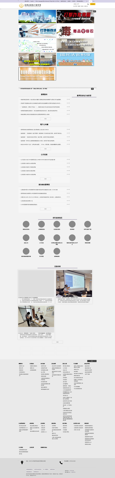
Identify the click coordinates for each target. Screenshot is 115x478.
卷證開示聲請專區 (45, 374)
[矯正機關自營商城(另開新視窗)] (86, 348)
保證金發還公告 (66, 372)
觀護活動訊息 (77, 375)
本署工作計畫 (77, 429)
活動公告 (43, 425)
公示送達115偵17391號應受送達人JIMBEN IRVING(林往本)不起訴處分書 (38, 159)
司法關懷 (76, 363)
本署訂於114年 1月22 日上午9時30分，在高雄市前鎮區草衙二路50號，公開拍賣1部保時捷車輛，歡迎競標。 (41, 197)
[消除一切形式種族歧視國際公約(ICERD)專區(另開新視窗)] (61, 348)
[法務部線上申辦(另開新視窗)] (25, 353)
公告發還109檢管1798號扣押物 (28, 167)
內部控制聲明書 (66, 403)
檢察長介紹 (21, 366)
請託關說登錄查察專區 (56, 430)
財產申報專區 (55, 427)
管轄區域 (21, 370)
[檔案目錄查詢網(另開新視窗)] (61, 353)
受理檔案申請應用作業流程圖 (89, 430)
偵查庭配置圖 (33, 370)
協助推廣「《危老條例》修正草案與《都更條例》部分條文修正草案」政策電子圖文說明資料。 (41, 133)
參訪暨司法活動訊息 (78, 373)
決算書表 (65, 379)
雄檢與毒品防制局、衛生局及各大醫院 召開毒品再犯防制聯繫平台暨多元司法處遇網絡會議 (41, 99)
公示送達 (65, 368)
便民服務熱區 (57, 218)
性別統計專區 (66, 431)
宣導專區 (54, 425)
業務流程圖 (43, 376)
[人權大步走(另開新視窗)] (37, 353)
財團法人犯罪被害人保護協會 (78, 380)
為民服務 (43, 363)
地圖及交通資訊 (33, 366)
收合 (92, 361)
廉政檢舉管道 (55, 435)
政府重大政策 (77, 423)
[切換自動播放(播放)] (94, 11)
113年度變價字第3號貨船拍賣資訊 (29, 204)
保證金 (82, 6)
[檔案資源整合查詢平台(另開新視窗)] (49, 353)
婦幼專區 (76, 371)
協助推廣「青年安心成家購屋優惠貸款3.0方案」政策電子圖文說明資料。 (38, 140)
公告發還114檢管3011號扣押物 (28, 174)
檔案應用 (86, 423)
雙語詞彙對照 (44, 387)
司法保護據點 (77, 386)
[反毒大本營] (25, 348)
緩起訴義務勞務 (88, 372)
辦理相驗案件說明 (45, 389)
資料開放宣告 (36, 471)
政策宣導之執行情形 (67, 401)
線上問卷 (43, 372)
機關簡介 (21, 363)
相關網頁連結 (44, 447)
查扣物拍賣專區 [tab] (44, 184)
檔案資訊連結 (88, 444)
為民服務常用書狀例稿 (56, 375)
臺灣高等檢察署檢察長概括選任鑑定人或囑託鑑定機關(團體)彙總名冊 (67, 418)
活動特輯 (57, 266)
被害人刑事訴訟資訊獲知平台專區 (78, 367)
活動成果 (43, 427)
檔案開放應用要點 (89, 427)
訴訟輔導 (54, 363)
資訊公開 (65, 363)
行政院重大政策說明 (78, 425)
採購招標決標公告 (67, 387)
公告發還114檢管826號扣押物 (28, 170)
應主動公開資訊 (66, 366)
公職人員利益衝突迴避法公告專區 (56, 438)
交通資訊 (32, 363)
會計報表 (65, 381)
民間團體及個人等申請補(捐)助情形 (67, 393)
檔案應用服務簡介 (89, 425)
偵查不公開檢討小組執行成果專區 (67, 398)
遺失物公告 (65, 395)
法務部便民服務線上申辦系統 (45, 379)
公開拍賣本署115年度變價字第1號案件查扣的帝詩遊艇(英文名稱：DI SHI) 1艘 (39, 189)
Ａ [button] (90, 1)
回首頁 (73, 1)
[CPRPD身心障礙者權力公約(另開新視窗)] (73, 348)
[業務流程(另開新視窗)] (37, 45)
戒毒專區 (32, 423)
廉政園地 (54, 423)
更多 (45, 118)
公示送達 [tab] (44, 154)
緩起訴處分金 (88, 368)
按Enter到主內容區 (5, 1)
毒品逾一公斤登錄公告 (67, 406)
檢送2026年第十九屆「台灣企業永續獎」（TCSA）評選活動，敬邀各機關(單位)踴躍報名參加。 (41, 144)
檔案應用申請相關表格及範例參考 (89, 439)
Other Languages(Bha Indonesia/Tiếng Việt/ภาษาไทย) (47, 1)
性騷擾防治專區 (66, 408)
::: (18, 0)
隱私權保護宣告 (29, 469)
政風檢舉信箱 (44, 368)
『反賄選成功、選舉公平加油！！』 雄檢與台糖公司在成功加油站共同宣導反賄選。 (41, 107)
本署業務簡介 (22, 372)
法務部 (68, 1)
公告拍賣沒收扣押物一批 (27, 200)
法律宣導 (43, 429)
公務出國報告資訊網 (67, 410)
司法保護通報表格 (78, 388)
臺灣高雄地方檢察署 (84, 95)
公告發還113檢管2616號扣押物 (28, 163)
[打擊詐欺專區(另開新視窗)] (75, 16)
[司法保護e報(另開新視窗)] (37, 73)
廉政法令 (54, 433)
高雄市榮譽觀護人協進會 (78, 384)
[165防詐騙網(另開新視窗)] (37, 348)
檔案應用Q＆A (88, 442)
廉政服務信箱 (29, 471)
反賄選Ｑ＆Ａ (44, 431)
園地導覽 (65, 425)
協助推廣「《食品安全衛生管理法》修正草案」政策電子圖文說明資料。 (38, 137)
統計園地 (65, 423)
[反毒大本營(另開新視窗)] (75, 30)
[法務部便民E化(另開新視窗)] (37, 16)
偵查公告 (86, 6)
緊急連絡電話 (80, 1)
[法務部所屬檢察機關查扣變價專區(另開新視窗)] (49, 348)
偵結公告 (65, 370)
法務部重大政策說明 (78, 427)
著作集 (20, 453)
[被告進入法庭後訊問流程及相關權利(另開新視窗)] (37, 59)
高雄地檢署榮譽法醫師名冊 (45, 384)
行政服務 (65, 429)
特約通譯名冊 (44, 381)
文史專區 (21, 447)
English (32, 1)
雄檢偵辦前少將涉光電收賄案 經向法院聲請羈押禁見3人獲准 (35, 114)
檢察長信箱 (63, 1)
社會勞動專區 (22, 423)
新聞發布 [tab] (44, 94)
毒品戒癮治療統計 (34, 425)
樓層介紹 (32, 368)
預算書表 (65, 377)
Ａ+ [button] (94, 1)
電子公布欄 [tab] (44, 124)
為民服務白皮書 (44, 370)
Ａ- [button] (87, 1)
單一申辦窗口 (45, 469)
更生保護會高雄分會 (78, 377)
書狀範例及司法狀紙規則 (56, 372)
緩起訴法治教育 (88, 370)
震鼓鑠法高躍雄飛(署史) (23, 375)
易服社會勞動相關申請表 (23, 430)
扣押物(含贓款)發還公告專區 (67, 375)
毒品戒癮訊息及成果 (34, 431)
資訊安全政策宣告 (37, 469)
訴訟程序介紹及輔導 (56, 366)
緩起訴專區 (87, 363)
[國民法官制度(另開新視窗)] (75, 59)
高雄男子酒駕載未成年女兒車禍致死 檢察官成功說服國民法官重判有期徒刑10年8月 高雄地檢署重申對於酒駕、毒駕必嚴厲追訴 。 (41, 103)
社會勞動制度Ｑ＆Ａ (23, 427)
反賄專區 (43, 423)
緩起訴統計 (87, 366)
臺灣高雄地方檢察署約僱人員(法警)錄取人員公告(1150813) (35, 129)
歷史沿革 (21, 368)
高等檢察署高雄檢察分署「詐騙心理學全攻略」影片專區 (33, 88)
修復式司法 (76, 369)
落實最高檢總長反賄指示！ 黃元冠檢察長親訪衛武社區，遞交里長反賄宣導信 (39, 110)
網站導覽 (27, 1)
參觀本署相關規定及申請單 (56, 369)
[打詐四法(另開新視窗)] (37, 30)
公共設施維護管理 (67, 390)
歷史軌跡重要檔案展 (23, 451)
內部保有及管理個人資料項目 (67, 413)
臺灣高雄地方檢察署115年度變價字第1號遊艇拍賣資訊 (34, 193)
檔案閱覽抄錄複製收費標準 (89, 434)
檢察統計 (65, 427)
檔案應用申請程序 (89, 436)
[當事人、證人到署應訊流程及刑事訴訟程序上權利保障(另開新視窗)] (75, 45)
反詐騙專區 (65, 383)
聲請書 (79, 6)
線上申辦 (75, 6)
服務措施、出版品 (67, 385)
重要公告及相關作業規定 (34, 428)
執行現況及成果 (22, 425)
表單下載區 (87, 374)
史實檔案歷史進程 (23, 449)
